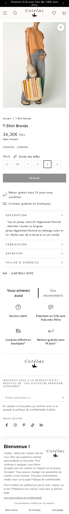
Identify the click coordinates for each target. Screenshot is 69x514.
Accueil (7, 118)
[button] (15, 13)
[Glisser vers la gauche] (6, 3)
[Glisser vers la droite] (63, 3)
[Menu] (5, 13)
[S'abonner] (64, 398)
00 (19, 165)
